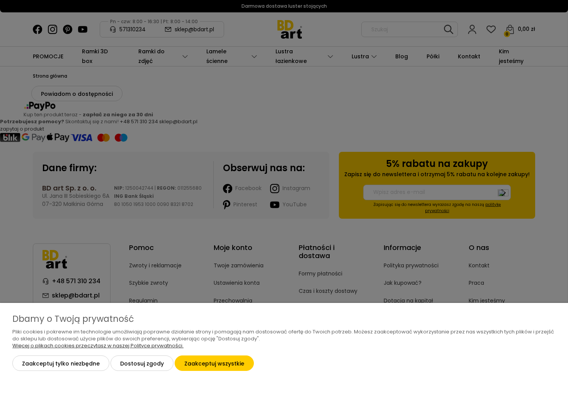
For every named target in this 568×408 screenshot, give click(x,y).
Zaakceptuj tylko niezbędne (61, 363)
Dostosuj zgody (142, 363)
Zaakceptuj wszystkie (214, 363)
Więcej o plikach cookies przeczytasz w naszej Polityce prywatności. (98, 345)
